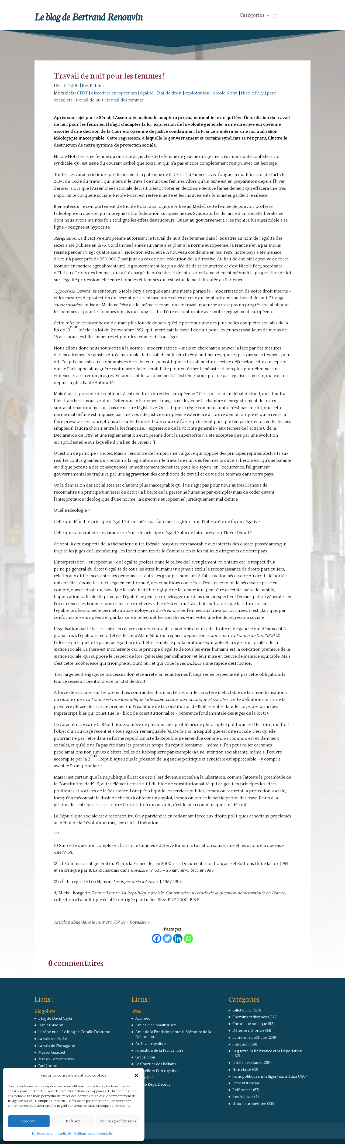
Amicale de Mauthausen (156, 1025)
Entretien (240, 1044)
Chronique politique (249, 1024)
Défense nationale (248, 1030)
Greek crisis (145, 1057)
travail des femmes (125, 100)
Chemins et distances (250, 1017)
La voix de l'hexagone (56, 1046)
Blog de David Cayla (55, 1018)
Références (242, 1090)
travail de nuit (90, 100)
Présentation (243, 1083)
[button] (136, 1075)
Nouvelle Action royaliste (157, 1071)
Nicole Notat (225, 93)
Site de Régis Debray (152, 1084)
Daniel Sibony (50, 1025)
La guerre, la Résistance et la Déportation (267, 1051)
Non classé (241, 1070)
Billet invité (242, 1010)
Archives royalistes (151, 1044)
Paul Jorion (47, 1066)
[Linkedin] (177, 938)
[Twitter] (167, 938)
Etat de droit (169, 93)
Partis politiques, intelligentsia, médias (264, 1076)
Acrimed (142, 1018)
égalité (146, 93)
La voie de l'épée (52, 1039)
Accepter (28, 1121)
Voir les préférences (117, 1121)
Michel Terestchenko (56, 1059)
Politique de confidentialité (51, 1133)
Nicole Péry (252, 93)
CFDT (82, 93)
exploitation (197, 93)
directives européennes (114, 93)
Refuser (73, 1121)
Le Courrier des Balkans (155, 1064)
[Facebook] (156, 938)
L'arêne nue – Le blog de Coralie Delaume (74, 1032)
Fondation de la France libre (159, 1050)
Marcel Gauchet (51, 1052)
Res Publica (93, 85)
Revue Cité (144, 1078)
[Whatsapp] (188, 938)
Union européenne (249, 1104)
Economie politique (249, 1038)
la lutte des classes (247, 1063)
